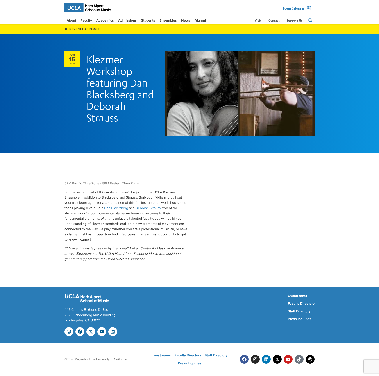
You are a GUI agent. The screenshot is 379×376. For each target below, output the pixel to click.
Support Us (295, 20)
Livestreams (297, 296)
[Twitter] (277, 359)
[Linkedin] (112, 331)
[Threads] (310, 359)
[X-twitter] (90, 331)
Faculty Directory (301, 303)
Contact (274, 20)
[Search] (310, 20)
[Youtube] (101, 331)
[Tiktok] (299, 359)
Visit (258, 20)
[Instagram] (68, 331)
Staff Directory (299, 311)
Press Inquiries (299, 319)
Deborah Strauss (148, 208)
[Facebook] (79, 331)
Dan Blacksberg (116, 208)
